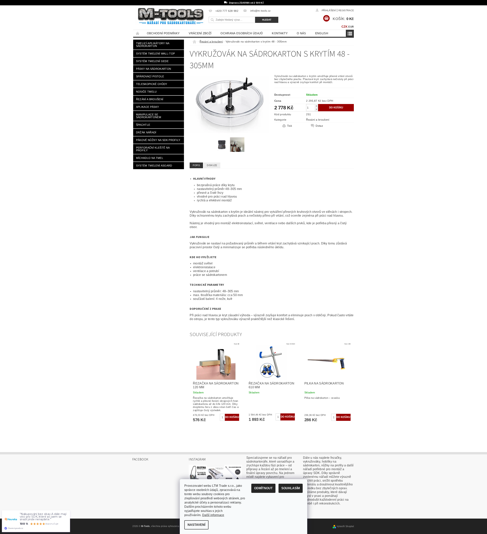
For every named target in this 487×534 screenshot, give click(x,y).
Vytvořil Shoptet (345, 526)
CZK (344, 26)
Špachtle (143, 124)
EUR (351, 26)
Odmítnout (263, 488)
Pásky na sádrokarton (153, 68)
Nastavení (196, 524)
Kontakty (280, 33)
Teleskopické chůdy (151, 84)
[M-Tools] (170, 16)
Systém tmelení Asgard (154, 165)
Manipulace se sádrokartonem (148, 116)
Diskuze (212, 165)
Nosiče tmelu (146, 91)
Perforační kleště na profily (153, 149)
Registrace (346, 10)
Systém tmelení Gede (152, 61)
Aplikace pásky (147, 106)
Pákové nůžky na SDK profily (158, 140)
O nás (301, 33)
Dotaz (319, 125)
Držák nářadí (146, 132)
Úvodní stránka (137, 33)
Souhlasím (290, 488)
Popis (196, 165)
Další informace (213, 515)
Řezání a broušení (149, 99)
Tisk (289, 125)
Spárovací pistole (150, 76)
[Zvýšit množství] (316, 106)
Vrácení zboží (200, 33)
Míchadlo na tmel (149, 157)
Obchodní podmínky (163, 33)
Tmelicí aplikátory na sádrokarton (152, 44)
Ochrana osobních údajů (241, 33)
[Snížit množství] (316, 109)
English (321, 33)
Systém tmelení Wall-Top (155, 53)
